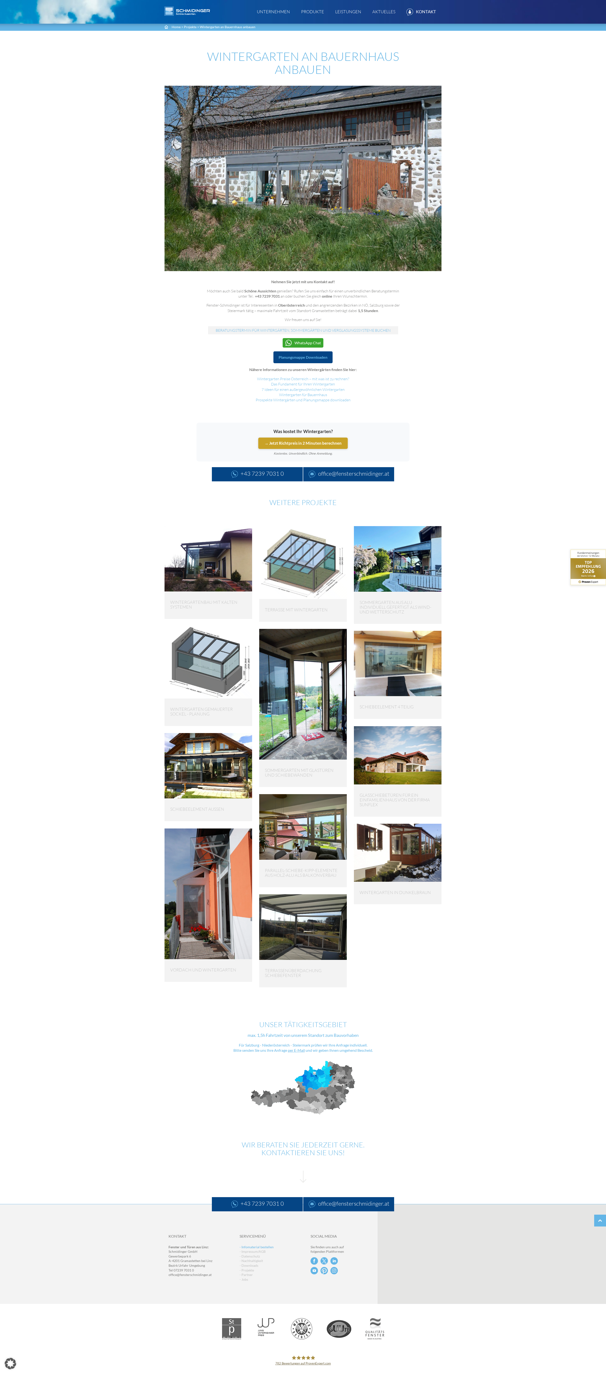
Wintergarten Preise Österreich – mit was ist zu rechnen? (303, 378)
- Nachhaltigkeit (251, 1261)
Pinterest (324, 1270)
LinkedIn (334, 1261)
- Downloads (249, 1265)
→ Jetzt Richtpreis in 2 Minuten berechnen (303, 443)
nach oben (600, 1220)
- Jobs (244, 1279)
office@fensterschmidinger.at (190, 1275)
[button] (10, 1363)
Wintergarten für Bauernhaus (303, 394)
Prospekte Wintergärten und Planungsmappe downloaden (303, 400)
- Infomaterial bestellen (257, 1247)
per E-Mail (296, 1050)
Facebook (314, 1261)
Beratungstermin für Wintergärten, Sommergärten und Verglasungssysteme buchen (303, 330)
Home (176, 27)
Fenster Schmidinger (187, 11)
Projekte (190, 27)
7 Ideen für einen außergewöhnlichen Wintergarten (303, 389)
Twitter (324, 1261)
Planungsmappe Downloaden (303, 357)
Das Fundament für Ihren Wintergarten (303, 384)
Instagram (334, 1270)
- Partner (246, 1275)
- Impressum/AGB (253, 1251)
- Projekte (247, 1270)
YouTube (314, 1270)
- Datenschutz (250, 1256)
